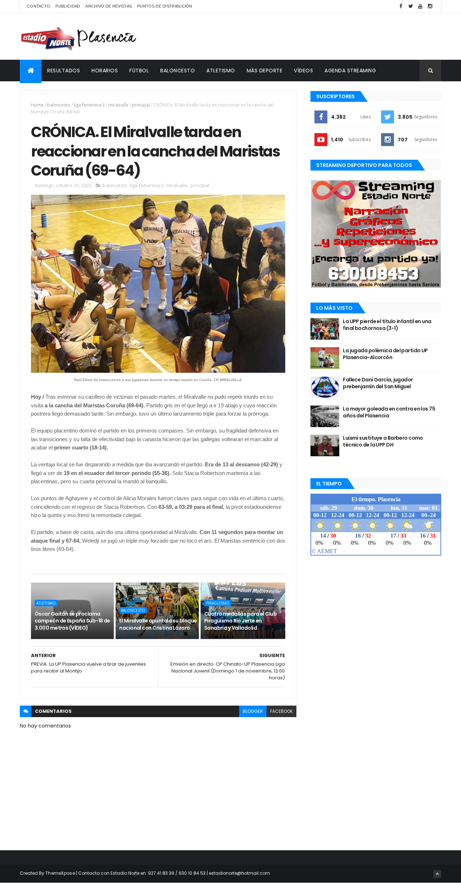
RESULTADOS (63, 70)
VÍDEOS (303, 70)
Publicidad (67, 6)
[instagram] (430, 6)
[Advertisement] (310, 36)
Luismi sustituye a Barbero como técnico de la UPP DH (383, 441)
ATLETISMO (220, 70)
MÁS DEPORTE (265, 70)
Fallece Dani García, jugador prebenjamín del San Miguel (378, 383)
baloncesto (58, 105)
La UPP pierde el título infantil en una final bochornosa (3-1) (387, 325)
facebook (281, 711)
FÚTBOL (139, 70)
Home (37, 105)
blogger (253, 711)
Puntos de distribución (164, 6)
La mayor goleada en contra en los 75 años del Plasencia (389, 412)
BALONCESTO (177, 70)
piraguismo (217, 603)
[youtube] (420, 6)
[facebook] (401, 6)
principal (141, 105)
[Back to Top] (437, 874)
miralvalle (118, 105)
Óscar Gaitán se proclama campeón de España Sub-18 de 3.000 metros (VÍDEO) (72, 620)
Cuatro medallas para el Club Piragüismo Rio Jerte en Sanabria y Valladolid (240, 620)
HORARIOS (104, 70)
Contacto (38, 6)
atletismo (46, 603)
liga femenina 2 (89, 105)
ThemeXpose (60, 873)
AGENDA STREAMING (350, 70)
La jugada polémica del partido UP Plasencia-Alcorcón (385, 354)
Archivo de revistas (108, 6)
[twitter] (411, 6)
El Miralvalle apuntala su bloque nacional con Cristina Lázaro (158, 624)
